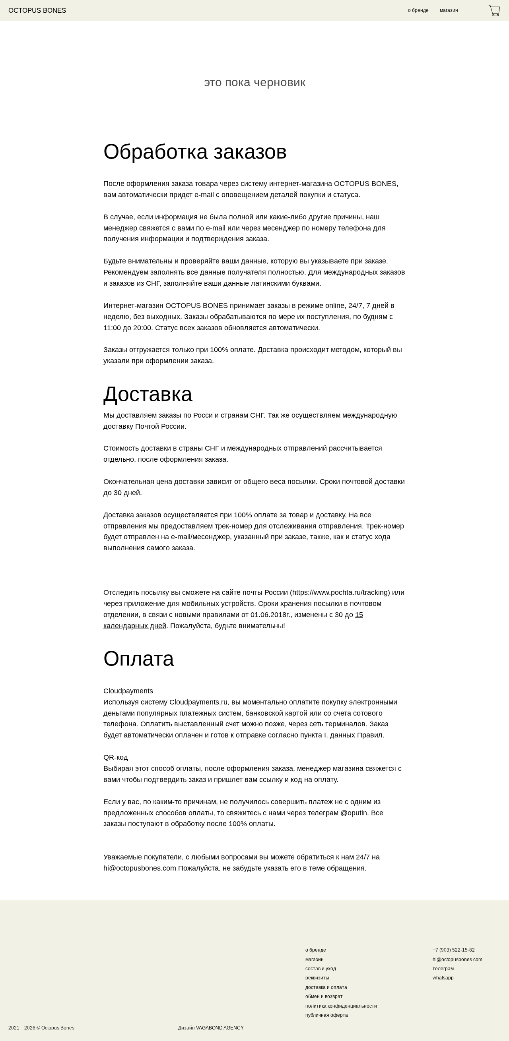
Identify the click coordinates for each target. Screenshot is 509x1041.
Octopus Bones (37, 10)
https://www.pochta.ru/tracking (340, 592)
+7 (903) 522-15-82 (454, 949)
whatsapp (443, 977)
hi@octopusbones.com (139, 868)
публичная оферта (326, 1015)
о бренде (418, 10)
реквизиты (317, 977)
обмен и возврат (324, 996)
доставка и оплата (326, 987)
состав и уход (320, 968)
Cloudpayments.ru (198, 702)
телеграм (443, 968)
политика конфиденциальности (341, 1005)
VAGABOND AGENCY (220, 1027)
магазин (449, 10)
